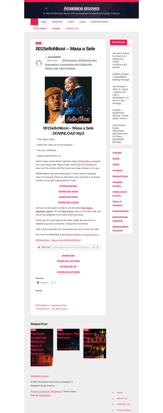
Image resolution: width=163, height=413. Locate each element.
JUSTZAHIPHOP (54, 57)
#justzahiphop (52, 64)
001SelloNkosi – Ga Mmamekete (51, 308)
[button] (130, 25)
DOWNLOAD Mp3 (68, 186)
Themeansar (44, 395)
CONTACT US (72, 28)
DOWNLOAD (68, 255)
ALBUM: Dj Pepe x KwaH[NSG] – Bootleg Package (121, 77)
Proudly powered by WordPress (46, 391)
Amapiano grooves (81, 8)
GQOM (82, 22)
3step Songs (40, 28)
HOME (43, 22)
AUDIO (71, 22)
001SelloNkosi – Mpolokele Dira (51, 305)
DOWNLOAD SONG (68, 197)
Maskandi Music (121, 211)
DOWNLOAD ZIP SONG (68, 261)
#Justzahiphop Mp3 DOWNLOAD (76, 64)
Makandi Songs (120, 176)
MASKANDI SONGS (99, 22)
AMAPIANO (57, 22)
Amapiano (118, 170)
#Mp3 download (67, 68)
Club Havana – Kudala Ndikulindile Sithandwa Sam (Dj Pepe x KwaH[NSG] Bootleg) (120, 133)
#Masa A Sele (51, 68)
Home (120, 392)
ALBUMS (56, 28)
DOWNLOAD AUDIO (68, 191)
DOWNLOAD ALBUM (68, 202)
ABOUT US (122, 398)
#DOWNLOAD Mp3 (87, 60)
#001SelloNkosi (69, 60)
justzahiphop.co (91, 234)
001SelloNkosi (84, 161)
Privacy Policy (123, 410)
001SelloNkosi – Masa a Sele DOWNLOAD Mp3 (58, 240)
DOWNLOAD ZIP (68, 266)
